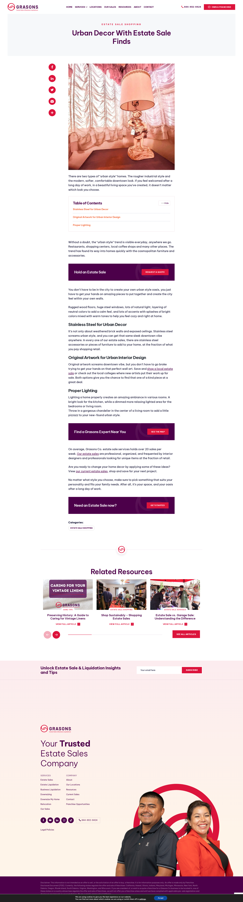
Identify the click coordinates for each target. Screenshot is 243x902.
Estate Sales (46, 780)
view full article (66, 624)
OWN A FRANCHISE (221, 7)
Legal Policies (47, 829)
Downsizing (46, 794)
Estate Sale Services (175, 610)
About (69, 780)
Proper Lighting (81, 225)
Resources (71, 789)
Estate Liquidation (49, 784)
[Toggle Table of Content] (164, 203)
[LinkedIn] (52, 80)
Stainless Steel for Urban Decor (90, 209)
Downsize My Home (50, 799)
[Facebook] (52, 69)
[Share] (52, 112)
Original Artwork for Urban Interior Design (96, 217)
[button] (56, 635)
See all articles (186, 634)
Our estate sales (88, 453)
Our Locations (73, 784)
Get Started (158, 505)
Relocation (45, 804)
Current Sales (72, 794)
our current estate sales (92, 471)
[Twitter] (52, 91)
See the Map (158, 432)
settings (142, 899)
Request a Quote (155, 272)
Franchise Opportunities (78, 804)
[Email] (52, 103)
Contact (70, 799)
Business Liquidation (50, 789)
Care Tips (68, 610)
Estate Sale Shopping (121, 24)
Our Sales (45, 809)
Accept (160, 898)
